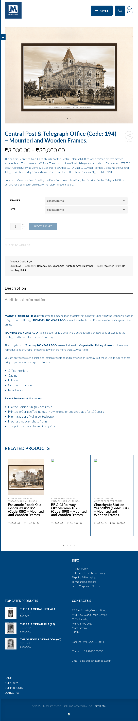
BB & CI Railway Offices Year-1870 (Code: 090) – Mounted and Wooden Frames (69, 510)
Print (23, 270)
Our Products (14, 688)
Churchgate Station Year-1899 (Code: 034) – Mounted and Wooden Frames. (111, 510)
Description (15, 288)
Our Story (11, 683)
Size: (13, 209)
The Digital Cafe (97, 705)
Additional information (25, 299)
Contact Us (12, 692)
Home (8, 678)
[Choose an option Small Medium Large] (86, 210)
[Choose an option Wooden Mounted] (86, 201)
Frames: (15, 200)
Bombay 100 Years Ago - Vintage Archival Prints (65, 265)
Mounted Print (112, 265)
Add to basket (43, 226)
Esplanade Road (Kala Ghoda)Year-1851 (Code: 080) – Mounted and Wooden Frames (26, 510)
